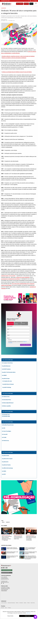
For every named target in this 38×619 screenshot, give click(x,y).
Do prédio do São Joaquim (7, 458)
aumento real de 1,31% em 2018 (8, 275)
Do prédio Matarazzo (6, 365)
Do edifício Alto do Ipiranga (7, 468)
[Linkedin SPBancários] (5, 568)
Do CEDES (4, 471)
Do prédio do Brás (5, 455)
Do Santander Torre (6, 414)
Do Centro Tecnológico (6, 431)
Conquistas (8, 522)
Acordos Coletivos (4, 602)
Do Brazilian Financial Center (8, 424)
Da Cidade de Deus (6, 396)
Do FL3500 (4, 437)
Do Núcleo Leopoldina (6, 405)
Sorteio (3, 522)
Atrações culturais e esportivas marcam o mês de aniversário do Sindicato (18, 56)
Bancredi (2, 607)
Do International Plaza (6, 399)
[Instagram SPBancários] (7, 568)
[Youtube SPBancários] (8, 568)
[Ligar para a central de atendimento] (1, 583)
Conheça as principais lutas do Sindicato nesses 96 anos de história (17, 72)
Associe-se (31, 3)
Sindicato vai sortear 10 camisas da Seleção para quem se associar (12, 557)
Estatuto (25, 602)
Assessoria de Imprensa (11, 602)
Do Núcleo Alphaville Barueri (7, 402)
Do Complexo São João (7, 381)
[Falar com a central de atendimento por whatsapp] (3, 583)
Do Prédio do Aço (5, 440)
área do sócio (26, 3)
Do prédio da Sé (5, 461)
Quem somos (33, 602)
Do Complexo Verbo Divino (7, 362)
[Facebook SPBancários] (3, 568)
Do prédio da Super (6, 378)
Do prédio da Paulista (6, 464)
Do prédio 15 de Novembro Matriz (8, 372)
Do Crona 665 (4, 434)
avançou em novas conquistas (22, 277)
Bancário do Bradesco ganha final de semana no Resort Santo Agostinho (31, 552)
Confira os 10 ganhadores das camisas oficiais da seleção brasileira (30, 548)
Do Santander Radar (6, 416)
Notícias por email (6, 572)
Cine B (6, 607)
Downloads (21, 602)
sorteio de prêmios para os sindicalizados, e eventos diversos (18, 52)
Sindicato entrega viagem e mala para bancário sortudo (12, 552)
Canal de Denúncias (19, 3)
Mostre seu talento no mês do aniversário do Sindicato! (14, 57)
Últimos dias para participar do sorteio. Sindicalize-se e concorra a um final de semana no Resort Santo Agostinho (30, 557)
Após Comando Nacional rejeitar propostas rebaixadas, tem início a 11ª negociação (6, 538)
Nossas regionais (4, 590)
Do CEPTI (4, 474)
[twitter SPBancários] (2, 568)
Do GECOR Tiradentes (6, 369)
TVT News (9, 607)
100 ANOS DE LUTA (5, 0)
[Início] (11, 4)
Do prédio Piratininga (6, 387)
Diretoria (17, 602)
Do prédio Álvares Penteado (8, 384)
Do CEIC (3, 428)
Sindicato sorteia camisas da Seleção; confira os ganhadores (12, 548)
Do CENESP (4, 375)
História (28, 602)
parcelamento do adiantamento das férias (10, 278)
